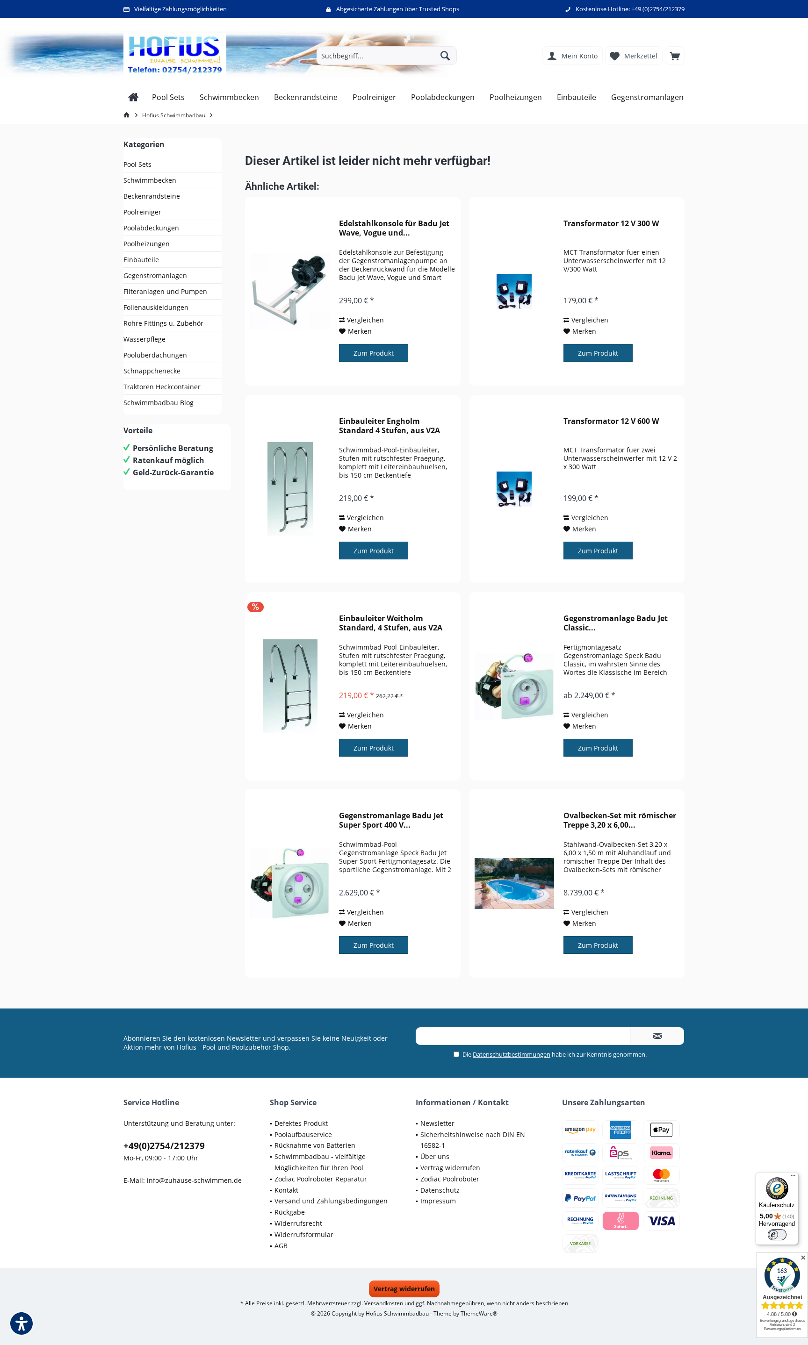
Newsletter (437, 1123)
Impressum (438, 1200)
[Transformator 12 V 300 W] (514, 291)
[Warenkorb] (675, 55)
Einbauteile (141, 259)
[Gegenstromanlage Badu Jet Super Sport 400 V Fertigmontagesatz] (290, 883)
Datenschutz (440, 1190)
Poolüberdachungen (155, 355)
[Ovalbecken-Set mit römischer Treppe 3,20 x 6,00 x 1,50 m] (514, 883)
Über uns (434, 1156)
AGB (281, 1245)
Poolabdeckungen (151, 227)
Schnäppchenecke (151, 370)
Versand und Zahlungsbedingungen (331, 1200)
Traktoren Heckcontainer (162, 386)
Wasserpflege (144, 339)
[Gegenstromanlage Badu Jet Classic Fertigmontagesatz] (514, 686)
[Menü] (793, 1177)
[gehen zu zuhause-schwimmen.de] (128, 115)
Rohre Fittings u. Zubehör (163, 323)
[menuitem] (675, 55)
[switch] (777, 1234)
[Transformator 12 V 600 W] (514, 489)
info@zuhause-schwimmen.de (194, 1180)
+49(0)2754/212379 (164, 1146)
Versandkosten (383, 1303)
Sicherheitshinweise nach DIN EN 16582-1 (472, 1140)
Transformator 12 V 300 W (611, 224)
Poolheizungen (146, 243)
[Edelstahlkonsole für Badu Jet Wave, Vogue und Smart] (290, 291)
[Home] (133, 97)
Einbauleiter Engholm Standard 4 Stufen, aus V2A (389, 425)
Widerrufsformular (303, 1234)
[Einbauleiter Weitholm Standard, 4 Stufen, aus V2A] (290, 686)
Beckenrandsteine (151, 196)
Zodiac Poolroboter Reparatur (320, 1178)
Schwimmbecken (149, 180)
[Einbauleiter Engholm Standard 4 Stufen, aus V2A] (290, 489)
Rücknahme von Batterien (314, 1145)
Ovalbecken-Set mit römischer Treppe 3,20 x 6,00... (619, 820)
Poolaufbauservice (303, 1134)
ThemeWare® (479, 1313)
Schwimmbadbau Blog (158, 402)
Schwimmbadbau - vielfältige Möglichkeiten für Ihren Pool (320, 1162)
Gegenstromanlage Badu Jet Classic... (615, 623)
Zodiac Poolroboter (449, 1178)
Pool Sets (137, 164)
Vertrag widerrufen (450, 1167)
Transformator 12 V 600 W (611, 421)
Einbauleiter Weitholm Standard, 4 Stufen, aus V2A (390, 623)
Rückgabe (289, 1212)
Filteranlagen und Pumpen (165, 291)
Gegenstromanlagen (155, 275)
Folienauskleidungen (155, 307)
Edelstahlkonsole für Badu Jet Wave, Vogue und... (394, 228)
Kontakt (286, 1190)
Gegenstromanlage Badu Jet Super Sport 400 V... (391, 820)
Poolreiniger (142, 211)
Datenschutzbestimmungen (511, 1054)
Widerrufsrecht (298, 1223)
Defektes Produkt (301, 1123)
